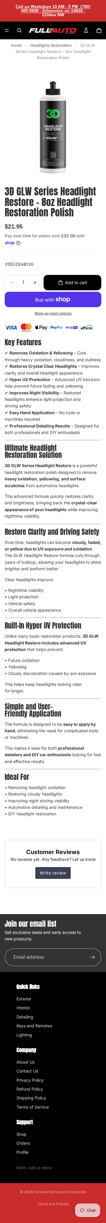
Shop (21, 1134)
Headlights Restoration (51, 45)
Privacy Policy (30, 1080)
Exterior (23, 998)
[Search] (19, 30)
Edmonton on (63, 12)
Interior (23, 1007)
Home (16, 45)
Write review (53, 872)
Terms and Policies (53, 1204)
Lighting (24, 1034)
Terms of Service (32, 1106)
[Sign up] (92, 957)
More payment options (53, 313)
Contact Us (27, 1070)
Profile (22, 1152)
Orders (23, 1143)
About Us (25, 1062)
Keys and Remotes (34, 1025)
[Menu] (7, 30)
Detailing (24, 1016)
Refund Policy (29, 1088)
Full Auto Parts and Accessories (60, 1192)
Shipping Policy (31, 1097)
